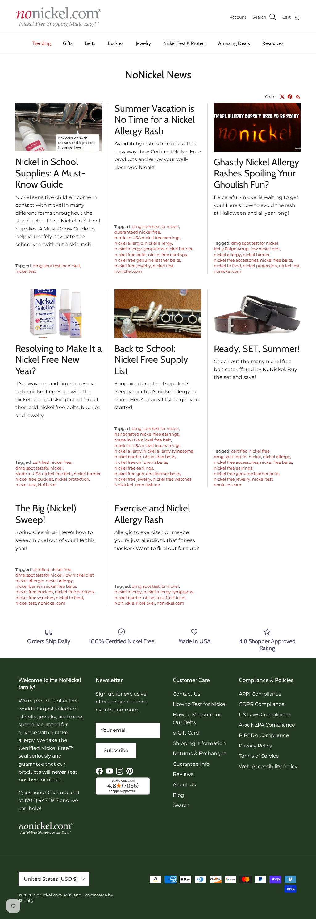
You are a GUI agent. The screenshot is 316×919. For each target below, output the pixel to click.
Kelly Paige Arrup (231, 248)
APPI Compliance (260, 694)
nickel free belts (130, 254)
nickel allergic (128, 243)
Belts (90, 43)
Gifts (68, 43)
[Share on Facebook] (290, 96)
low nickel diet (265, 248)
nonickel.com (128, 271)
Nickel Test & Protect (184, 43)
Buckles (115, 43)
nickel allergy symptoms (139, 248)
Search (181, 805)
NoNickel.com (47, 894)
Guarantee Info (191, 764)
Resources (273, 43)
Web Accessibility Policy (268, 766)
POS (68, 894)
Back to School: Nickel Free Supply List (151, 360)
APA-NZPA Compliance (267, 725)
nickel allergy (158, 243)
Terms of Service (259, 756)
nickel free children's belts (140, 462)
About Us (184, 785)
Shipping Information (199, 743)
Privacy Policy (255, 746)
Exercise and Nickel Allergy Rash (152, 514)
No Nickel (175, 597)
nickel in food (227, 265)
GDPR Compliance (262, 704)
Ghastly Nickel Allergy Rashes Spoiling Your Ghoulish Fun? (256, 173)
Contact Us (186, 694)
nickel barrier (179, 248)
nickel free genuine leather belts (147, 260)
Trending (41, 43)
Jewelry (143, 43)
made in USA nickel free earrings (147, 237)
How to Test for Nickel (200, 704)
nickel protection (260, 265)
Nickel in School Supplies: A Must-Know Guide (50, 173)
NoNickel (47, 484)
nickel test (25, 271)
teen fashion (147, 484)
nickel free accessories (236, 260)
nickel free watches (172, 479)
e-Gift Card (186, 733)
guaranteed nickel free (137, 232)
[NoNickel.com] (58, 17)
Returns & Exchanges (199, 753)
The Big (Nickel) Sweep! (46, 514)
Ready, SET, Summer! (257, 348)
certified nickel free (52, 462)
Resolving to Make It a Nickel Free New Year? (58, 360)
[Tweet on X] (282, 96)
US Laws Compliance (264, 715)
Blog (178, 795)
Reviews (183, 774)
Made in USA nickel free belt (43, 473)
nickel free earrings (167, 254)
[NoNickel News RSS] (298, 96)
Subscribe (116, 750)
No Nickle (124, 603)
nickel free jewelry (132, 265)
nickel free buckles (34, 479)
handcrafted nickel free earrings (146, 434)
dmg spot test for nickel (56, 265)
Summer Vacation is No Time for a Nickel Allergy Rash (154, 120)
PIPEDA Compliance (264, 735)
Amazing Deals (234, 43)
